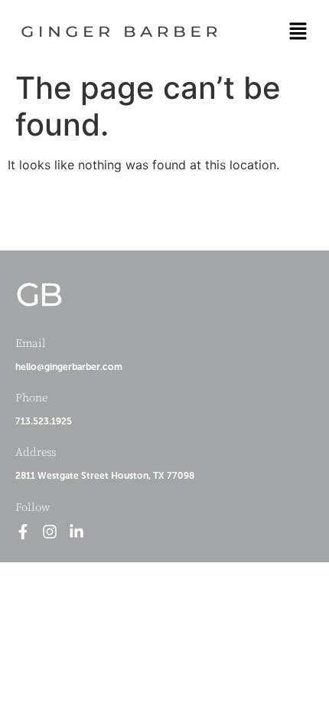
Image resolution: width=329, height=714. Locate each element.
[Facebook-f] (23, 531)
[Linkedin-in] (76, 531)
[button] (298, 31)
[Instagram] (49, 531)
